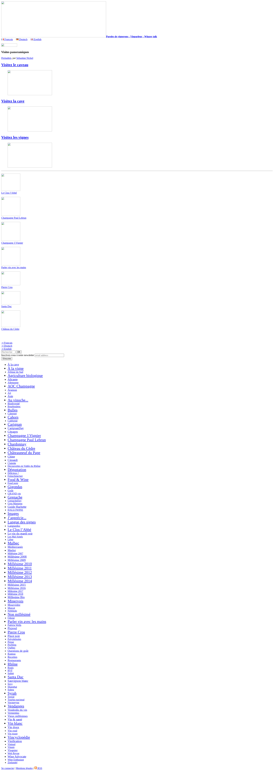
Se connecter (7, 768)
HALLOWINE (15, 510)
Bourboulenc (14, 406)
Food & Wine (18, 480)
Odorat (11, 618)
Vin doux (13, 727)
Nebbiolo (12, 610)
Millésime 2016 (17, 588)
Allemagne (13, 382)
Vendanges (16, 706)
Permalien (6, 58)
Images (13, 513)
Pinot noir (14, 636)
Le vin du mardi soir (20, 533)
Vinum (11, 747)
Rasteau (12, 654)
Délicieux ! (13, 473)
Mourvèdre (14, 604)
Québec (11, 647)
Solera (11, 689)
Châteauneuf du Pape (24, 453)
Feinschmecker (15, 476)
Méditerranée (15, 546)
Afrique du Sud (15, 372)
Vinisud (11, 744)
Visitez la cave (12, 101)
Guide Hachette (17, 506)
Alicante (13, 379)
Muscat (11, 608)
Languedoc (14, 525)
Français (8, 39)
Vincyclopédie (19, 737)
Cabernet (12, 413)
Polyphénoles (14, 639)
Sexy (10, 684)
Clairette (12, 463)
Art (9, 393)
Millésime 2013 (20, 577)
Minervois (15, 601)
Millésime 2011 (20, 568)
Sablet (11, 673)
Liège (10, 539)
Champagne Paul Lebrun (13, 218)
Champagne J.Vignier (12, 243)
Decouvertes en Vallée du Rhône (24, 466)
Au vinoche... (18, 400)
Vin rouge (13, 733)
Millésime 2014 (20, 581)
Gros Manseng (15, 503)
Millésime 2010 (20, 564)
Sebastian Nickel (24, 58)
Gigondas (15, 487)
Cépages (13, 431)
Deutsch (23, 39)
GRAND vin (14, 493)
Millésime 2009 (17, 560)
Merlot (12, 550)
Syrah (12, 693)
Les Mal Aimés (15, 536)
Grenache (15, 497)
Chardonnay (17, 444)
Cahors (13, 417)
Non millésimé (19, 614)
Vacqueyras (13, 702)
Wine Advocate (17, 756)
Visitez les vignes (15, 137)
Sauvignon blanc (18, 680)
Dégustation (17, 470)
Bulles (12, 410)
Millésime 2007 (15, 553)
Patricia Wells (14, 625)
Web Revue (13, 753)
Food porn (13, 483)
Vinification (15, 741)
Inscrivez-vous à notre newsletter (17, 355)
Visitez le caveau (14, 65)
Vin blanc (15, 723)
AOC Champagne (21, 386)
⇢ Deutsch (6, 345)
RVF (10, 670)
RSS (39, 768)
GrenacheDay (15, 500)
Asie (10, 396)
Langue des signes (22, 522)
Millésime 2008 (17, 556)
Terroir (11, 696)
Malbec (13, 543)
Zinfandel (12, 762)
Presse (11, 642)
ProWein (12, 645)
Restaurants (14, 660)
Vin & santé (15, 719)
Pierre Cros (7, 287)
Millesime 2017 (15, 591)
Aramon (12, 390)
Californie (13, 420)
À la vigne (16, 368)
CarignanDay (16, 428)
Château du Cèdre (10, 329)
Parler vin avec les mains (13, 267)
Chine (11, 456)
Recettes (12, 657)
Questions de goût (18, 650)
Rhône (13, 664)
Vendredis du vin (17, 709)
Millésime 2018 (15, 594)
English (37, 39)
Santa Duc (6, 306)
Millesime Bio (16, 597)
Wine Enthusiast (16, 759)
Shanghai (12, 686)
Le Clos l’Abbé (9, 192)
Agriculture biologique (25, 375)
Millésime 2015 (17, 584)
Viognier (13, 750)
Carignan (15, 424)
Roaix (11, 667)
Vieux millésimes (18, 716)
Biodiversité (14, 403)
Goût (10, 490)
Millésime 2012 (20, 572)
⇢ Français (6, 342)
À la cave (13, 364)
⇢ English (6, 348)
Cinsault (13, 460)
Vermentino (13, 713)
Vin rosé (12, 730)
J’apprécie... (17, 518)
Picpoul (12, 628)
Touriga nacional (16, 699)
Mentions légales (24, 768)
